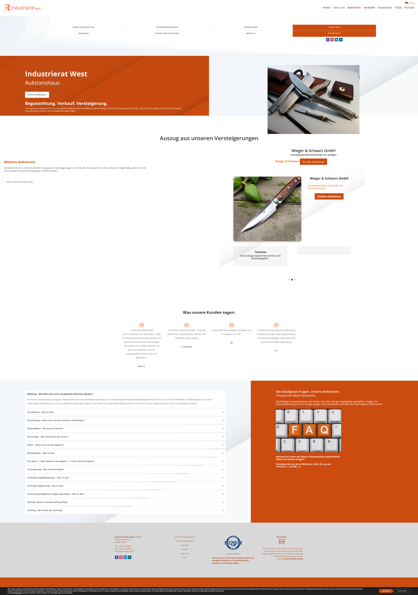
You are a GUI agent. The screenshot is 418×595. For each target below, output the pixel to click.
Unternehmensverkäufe (167, 27)
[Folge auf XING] (341, 39)
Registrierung (334, 33)
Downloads (385, 8)
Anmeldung (334, 27)
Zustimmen (386, 591)
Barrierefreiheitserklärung (184, 537)
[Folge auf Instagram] (332, 39)
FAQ (184, 557)
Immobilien (83, 33)
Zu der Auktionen (313, 162)
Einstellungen (17, 593)
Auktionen (354, 8)
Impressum (185, 553)
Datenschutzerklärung (185, 541)
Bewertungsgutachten (83, 27)
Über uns (339, 8)
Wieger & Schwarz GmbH (313, 150)
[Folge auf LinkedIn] (336, 39)
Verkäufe (369, 8)
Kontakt (409, 8)
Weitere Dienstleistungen (167, 33)
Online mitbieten (37, 94)
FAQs (398, 8)
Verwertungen (251, 27)
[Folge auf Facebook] (328, 39)
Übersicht (250, 33)
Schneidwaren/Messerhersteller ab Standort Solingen (325, 187)
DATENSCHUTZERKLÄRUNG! (292, 559)
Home (327, 8)
